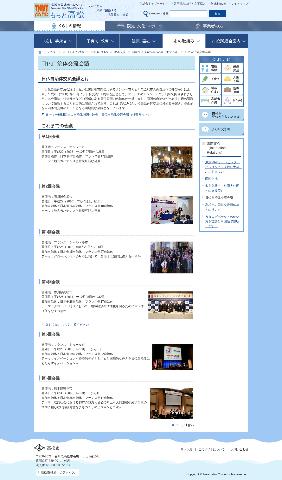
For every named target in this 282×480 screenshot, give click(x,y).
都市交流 (120, 52)
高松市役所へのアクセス (58, 472)
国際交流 (211, 178)
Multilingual (218, 3)
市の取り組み (99, 52)
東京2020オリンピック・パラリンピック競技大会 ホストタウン (223, 166)
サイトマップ (239, 3)
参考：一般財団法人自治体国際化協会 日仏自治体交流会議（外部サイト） (98, 114)
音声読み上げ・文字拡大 (190, 3)
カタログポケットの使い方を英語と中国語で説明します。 (222, 221)
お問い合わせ (239, 449)
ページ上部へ (185, 425)
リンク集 (186, 449)
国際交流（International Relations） (155, 52)
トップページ (52, 52)
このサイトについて (212, 449)
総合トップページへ (155, 3)
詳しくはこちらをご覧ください (67, 324)
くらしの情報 (75, 52)
